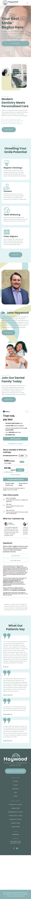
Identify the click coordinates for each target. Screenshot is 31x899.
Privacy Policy (15, 894)
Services (15, 785)
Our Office (15, 781)
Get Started (15, 43)
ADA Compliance (24, 894)
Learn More (9, 129)
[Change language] (27, 411)
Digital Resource (20, 896)
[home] (10, 3)
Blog (15, 792)
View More (15, 254)
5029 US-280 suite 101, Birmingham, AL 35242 (15, 842)
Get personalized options (15, 479)
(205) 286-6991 (15, 834)
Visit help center (15, 560)
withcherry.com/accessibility (19, 590)
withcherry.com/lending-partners (11, 580)
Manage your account (15, 444)
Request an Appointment (15, 771)
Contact (15, 796)
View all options (15, 475)
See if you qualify (15, 439)
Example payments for (10, 455)
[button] (27, 3)
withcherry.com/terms (8, 581)
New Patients (15, 788)
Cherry (15, 546)
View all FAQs (15, 556)
